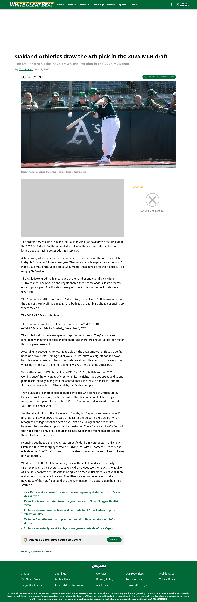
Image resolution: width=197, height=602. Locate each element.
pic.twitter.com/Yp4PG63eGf (81, 324)
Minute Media (22, 593)
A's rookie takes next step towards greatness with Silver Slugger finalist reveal (71, 503)
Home (24, 551)
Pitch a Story (62, 579)
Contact (101, 573)
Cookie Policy (167, 579)
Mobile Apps (166, 573)
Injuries (122, 4)
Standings (98, 4)
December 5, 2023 (75, 328)
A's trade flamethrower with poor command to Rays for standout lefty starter (69, 521)
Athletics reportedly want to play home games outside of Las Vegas (68, 528)
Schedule (84, 4)
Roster (111, 4)
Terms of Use (134, 579)
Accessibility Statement (69, 585)
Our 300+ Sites (135, 573)
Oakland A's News (41, 551)
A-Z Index (102, 585)
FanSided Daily (30, 579)
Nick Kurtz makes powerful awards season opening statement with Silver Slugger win (72, 494)
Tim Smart (26, 69)
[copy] (40, 77)
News (60, 4)
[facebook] (171, 4)
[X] (177, 4)
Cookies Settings (136, 585)
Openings (60, 573)
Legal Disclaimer (31, 585)
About (25, 573)
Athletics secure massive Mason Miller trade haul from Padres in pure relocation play (69, 512)
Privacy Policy (104, 579)
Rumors (71, 4)
